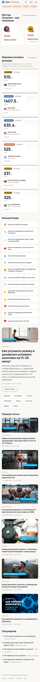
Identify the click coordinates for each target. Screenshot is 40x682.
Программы (17, 6)
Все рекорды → (33, 57)
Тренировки (18, 396)
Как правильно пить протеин (15, 655)
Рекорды (34, 6)
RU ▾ (31, 2)
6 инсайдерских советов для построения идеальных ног (20, 476)
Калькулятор (7, 6)
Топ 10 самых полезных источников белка (20, 636)
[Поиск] (26, 2)
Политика (19, 678)
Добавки (6, 406)
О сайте (4, 678)
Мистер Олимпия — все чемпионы (10, 17)
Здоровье (5, 346)
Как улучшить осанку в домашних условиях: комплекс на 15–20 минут (18, 356)
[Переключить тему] (36, 2)
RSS (25, 678)
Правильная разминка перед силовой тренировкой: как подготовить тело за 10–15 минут (19, 440)
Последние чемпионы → (30, 15)
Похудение (29, 401)
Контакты (11, 678)
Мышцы (18, 401)
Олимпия (26, 6)
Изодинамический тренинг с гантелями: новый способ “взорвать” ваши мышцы (19, 550)
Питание (29, 396)
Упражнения (8, 401)
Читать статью (10, 389)
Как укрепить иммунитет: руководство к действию (19, 620)
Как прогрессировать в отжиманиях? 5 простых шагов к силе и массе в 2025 (19, 510)
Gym (12, 2)
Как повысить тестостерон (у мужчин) (18, 649)
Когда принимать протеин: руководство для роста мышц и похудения (19, 585)
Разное (15, 406)
